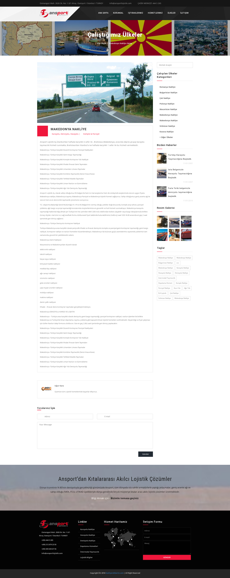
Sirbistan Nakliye (167, 126)
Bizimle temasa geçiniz (125, 498)
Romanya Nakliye (167, 87)
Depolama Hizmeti (165, 283)
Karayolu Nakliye (183, 268)
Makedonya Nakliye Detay (120, 43)
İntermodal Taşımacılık (166, 278)
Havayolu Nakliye (164, 273)
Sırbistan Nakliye (164, 298)
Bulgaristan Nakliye (168, 92)
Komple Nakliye (181, 283)
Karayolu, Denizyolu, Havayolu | (66, 134)
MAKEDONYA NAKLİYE (69, 129)
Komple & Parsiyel (91, 134)
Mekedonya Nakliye (181, 298)
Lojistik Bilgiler (86, 557)
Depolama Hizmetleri (89, 546)
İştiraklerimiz (135, 13)
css (177, 263)
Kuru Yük (177, 288)
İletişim (184, 13)
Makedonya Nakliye (169, 115)
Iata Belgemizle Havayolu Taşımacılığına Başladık (180, 173)
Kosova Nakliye (167, 131)
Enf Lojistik (162, 293)
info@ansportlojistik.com (120, 3)
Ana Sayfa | (102, 43)
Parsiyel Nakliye (164, 288)
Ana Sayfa (103, 13)
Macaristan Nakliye (168, 109)
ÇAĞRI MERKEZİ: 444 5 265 (149, 3)
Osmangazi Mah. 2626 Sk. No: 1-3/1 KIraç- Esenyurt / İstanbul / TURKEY (71, 3)
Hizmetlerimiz (155, 13)
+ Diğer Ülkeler (166, 137)
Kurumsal (118, 13)
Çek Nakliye (165, 98)
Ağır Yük (187, 288)
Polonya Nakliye (167, 103)
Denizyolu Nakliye (181, 273)
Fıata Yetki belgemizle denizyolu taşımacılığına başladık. (180, 192)
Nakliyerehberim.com (115, 573)
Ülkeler (172, 13)
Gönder (145, 454)
